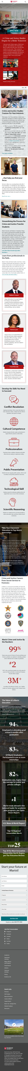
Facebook (9, 934)
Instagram (9, 931)
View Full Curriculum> (7, 153)
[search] (26, 1)
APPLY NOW (14, 31)
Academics (6, 955)
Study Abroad (7, 965)
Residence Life (7, 976)
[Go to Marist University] (14, 2)
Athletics (6, 968)
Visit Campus (7, 994)
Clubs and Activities (6, 971)
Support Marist (7, 1001)
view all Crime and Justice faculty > (9, 274)
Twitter (8, 943)
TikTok (8, 938)
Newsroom (6, 1008)
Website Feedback (8, 1006)
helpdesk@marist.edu (9, 1064)
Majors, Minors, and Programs (7, 962)
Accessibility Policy (12, 1058)
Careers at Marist (8, 998)
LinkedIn (9, 936)
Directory (6, 991)
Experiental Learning (7, 958)
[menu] (2, 2)
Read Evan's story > (6, 196)
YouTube (9, 941)
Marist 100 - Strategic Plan (10, 1003)
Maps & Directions (8, 996)
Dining (6, 974)
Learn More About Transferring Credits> (11, 250)
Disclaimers (14, 1056)
